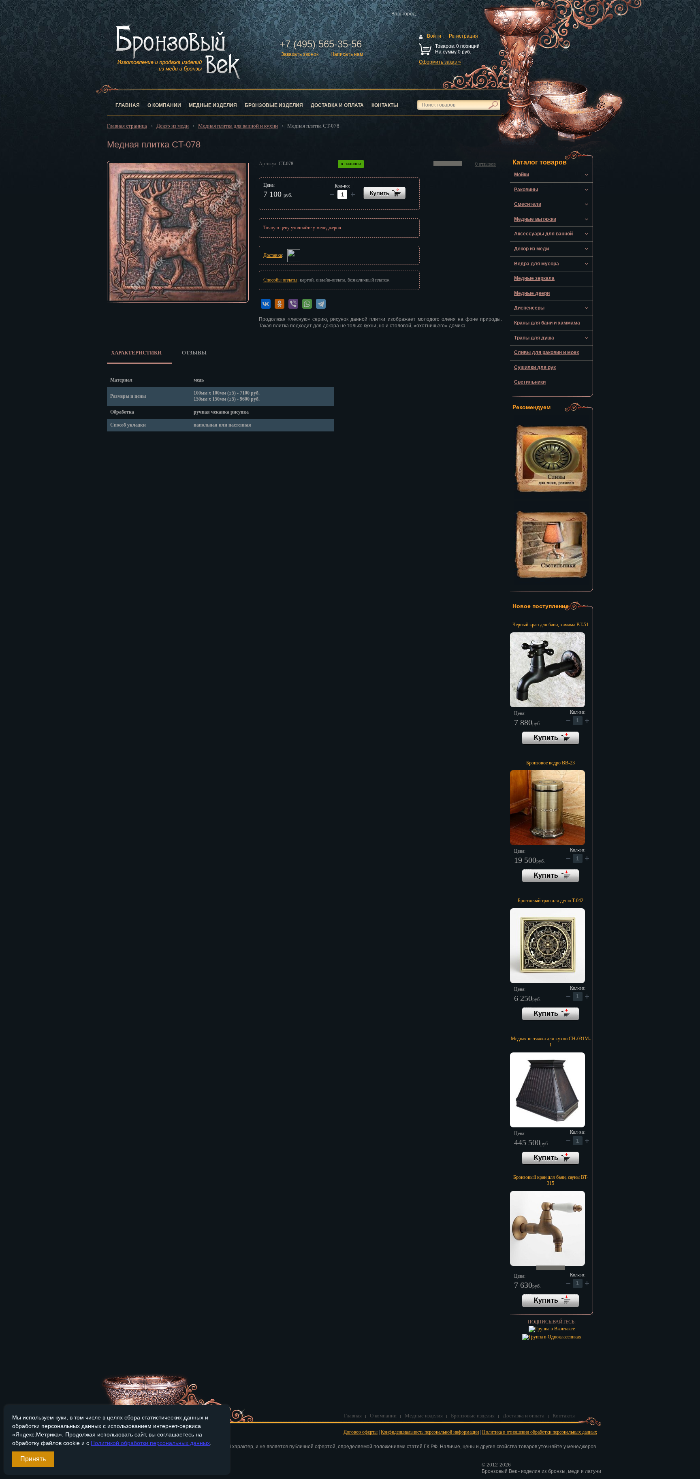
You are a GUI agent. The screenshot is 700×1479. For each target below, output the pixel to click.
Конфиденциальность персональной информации (430, 1432)
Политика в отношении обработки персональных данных (539, 1432)
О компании (164, 105)
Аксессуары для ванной (543, 234)
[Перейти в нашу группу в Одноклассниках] (551, 1337)
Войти (434, 36)
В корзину (550, 738)
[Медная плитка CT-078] (178, 232)
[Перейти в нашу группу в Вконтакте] (552, 1329)
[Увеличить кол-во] (331, 194)
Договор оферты (361, 1432)
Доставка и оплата (337, 105)
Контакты (384, 105)
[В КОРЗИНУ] (384, 193)
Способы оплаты (280, 280)
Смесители (527, 204)
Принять (33, 1459)
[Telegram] (321, 304)
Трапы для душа (534, 338)
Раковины (526, 189)
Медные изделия (213, 105)
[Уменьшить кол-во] (352, 194)
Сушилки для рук (535, 367)
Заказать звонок (299, 54)
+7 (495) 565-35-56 (321, 43)
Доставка (272, 255)
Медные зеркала (534, 278)
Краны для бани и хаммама (547, 323)
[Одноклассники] (279, 304)
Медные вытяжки (535, 219)
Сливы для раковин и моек (546, 352)
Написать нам (347, 54)
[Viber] (293, 304)
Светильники (530, 382)
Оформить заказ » (440, 62)
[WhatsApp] (307, 304)
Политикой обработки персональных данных (150, 1443)
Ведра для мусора (536, 264)
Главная (127, 105)
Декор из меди (531, 249)
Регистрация (463, 36)
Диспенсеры (529, 308)
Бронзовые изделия (274, 105)
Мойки (521, 174)
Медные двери (532, 293)
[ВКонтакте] (266, 304)
